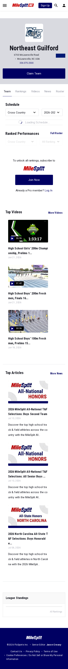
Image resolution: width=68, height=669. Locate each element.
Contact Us (16, 651)
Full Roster (56, 133)
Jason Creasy (53, 644)
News (47, 91)
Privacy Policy (33, 651)
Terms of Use (50, 651)
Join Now (34, 180)
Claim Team (34, 73)
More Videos (55, 212)
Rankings (20, 91)
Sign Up (45, 5)
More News (56, 373)
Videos (35, 91)
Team (7, 91)
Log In (48, 190)
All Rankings (56, 611)
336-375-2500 (27, 63)
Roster (60, 91)
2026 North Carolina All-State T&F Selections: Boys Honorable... (28, 538)
